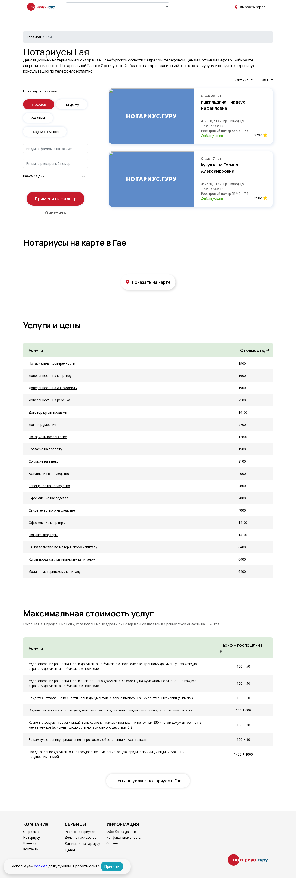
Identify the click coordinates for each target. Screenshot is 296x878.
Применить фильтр (56, 198)
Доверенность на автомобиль (53, 388)
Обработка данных (121, 831)
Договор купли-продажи (48, 412)
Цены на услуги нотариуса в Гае (148, 780)
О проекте (31, 831)
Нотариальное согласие (48, 437)
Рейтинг (241, 80)
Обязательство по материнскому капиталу (63, 547)
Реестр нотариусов (80, 831)
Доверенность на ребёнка (49, 400)
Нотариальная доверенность (52, 363)
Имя (264, 80)
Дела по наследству (80, 837)
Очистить (55, 213)
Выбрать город (253, 7)
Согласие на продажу (45, 449)
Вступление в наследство (49, 473)
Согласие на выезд (43, 461)
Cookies (112, 843)
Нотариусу (31, 837)
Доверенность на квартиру (50, 375)
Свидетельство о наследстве (52, 510)
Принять (112, 866)
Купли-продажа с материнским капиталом (62, 559)
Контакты (31, 849)
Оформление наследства (48, 498)
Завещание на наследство (49, 486)
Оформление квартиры (47, 522)
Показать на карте (151, 282)
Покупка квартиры (43, 535)
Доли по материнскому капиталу (54, 571)
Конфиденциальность (123, 837)
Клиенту (29, 843)
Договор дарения (42, 424)
